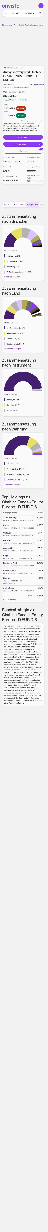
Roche (6, 525)
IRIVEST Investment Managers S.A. (19, 87)
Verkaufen (21, 108)
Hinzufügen (23, 137)
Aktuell (15, 13)
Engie (5, 555)
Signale (24, 151)
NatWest (7, 540)
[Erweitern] (40, 144)
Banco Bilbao (9, 570)
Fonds (16, 25)
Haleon (6, 578)
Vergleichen (21, 144)
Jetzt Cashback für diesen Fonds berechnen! (18, 124)
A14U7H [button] (10, 85)
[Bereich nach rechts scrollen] (41, 204)
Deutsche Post (10, 563)
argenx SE (8, 548)
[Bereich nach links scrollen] (5, 204)
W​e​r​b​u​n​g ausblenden (32, 44)
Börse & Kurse (7, 25)
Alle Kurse (18, 204)
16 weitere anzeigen (12, 349)
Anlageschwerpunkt (36, 204)
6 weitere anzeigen (12, 277)
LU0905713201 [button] (38, 85)
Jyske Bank (8, 588)
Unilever (7, 532)
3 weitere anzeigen (12, 484)
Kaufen (21, 115)
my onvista (29, 13)
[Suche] (40, 13)
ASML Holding (10, 517)
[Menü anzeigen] (5, 13)
